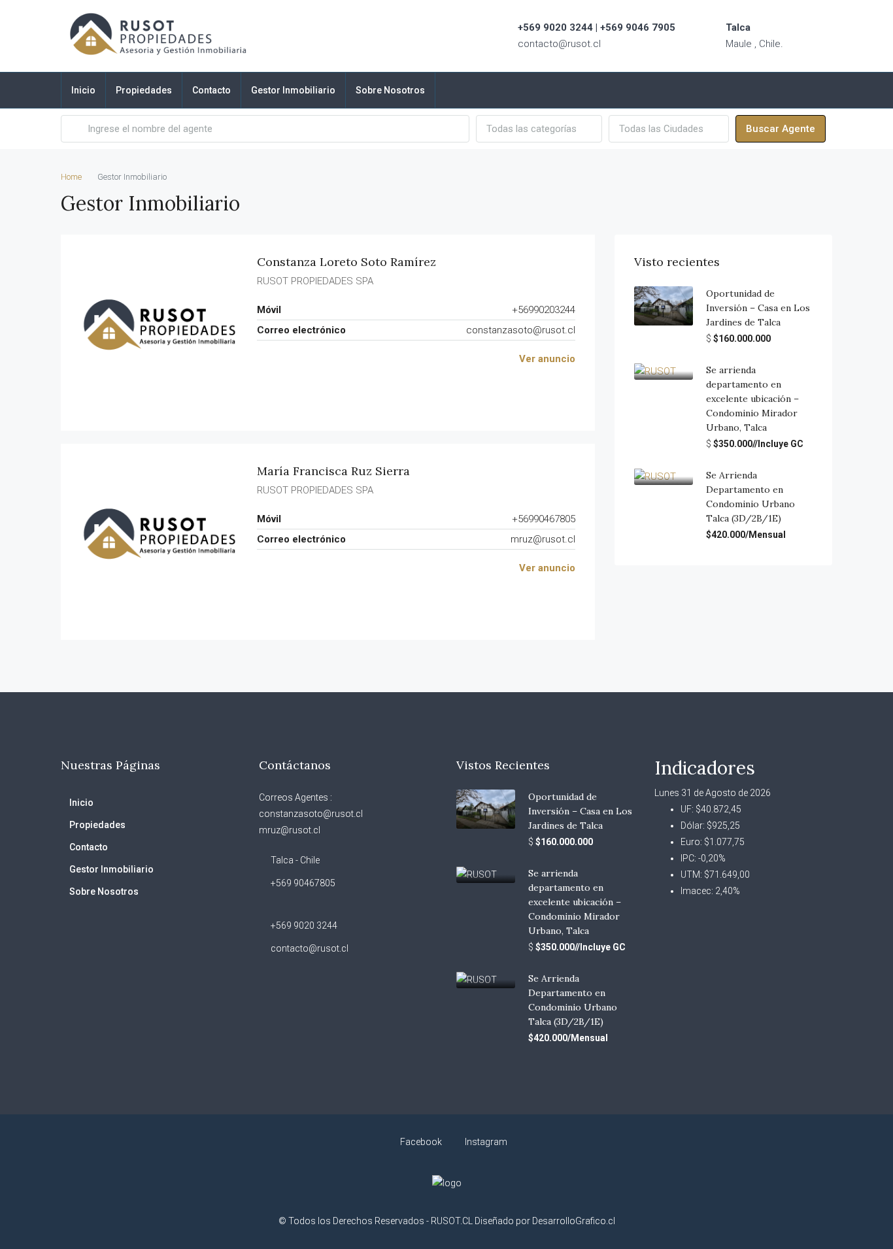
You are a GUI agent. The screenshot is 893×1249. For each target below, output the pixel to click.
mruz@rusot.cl (543, 539)
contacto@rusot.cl (559, 44)
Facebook (421, 1142)
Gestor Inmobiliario (293, 90)
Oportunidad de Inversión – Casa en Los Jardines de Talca (758, 308)
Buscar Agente (780, 129)
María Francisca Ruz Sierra (333, 470)
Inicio (83, 90)
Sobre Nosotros (390, 90)
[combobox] (539, 128)
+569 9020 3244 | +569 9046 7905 (596, 27)
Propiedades (144, 90)
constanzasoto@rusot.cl (520, 330)
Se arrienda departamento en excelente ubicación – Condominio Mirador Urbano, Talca (752, 398)
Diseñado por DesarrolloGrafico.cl (545, 1221)
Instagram (485, 1142)
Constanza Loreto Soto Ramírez (346, 261)
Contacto (211, 90)
